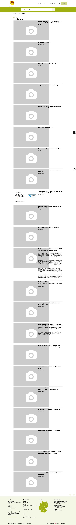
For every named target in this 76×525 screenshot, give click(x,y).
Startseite (15, 13)
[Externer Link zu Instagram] (66, 523)
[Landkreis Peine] (15, 509)
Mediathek (23, 13)
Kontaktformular (12, 516)
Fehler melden (22, 523)
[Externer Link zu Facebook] (65, 523)
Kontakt (58, 3)
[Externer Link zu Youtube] (67, 523)
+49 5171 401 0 (14, 507)
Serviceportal (36, 3)
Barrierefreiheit (28, 523)
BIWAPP (57, 523)
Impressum (10, 523)
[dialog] (26, 30)
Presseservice (52, 523)
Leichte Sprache (52, 3)
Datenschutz (14, 523)
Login (47, 523)
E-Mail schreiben (11, 509)
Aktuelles (19, 13)
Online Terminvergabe (44, 3)
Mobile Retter (63, 523)
